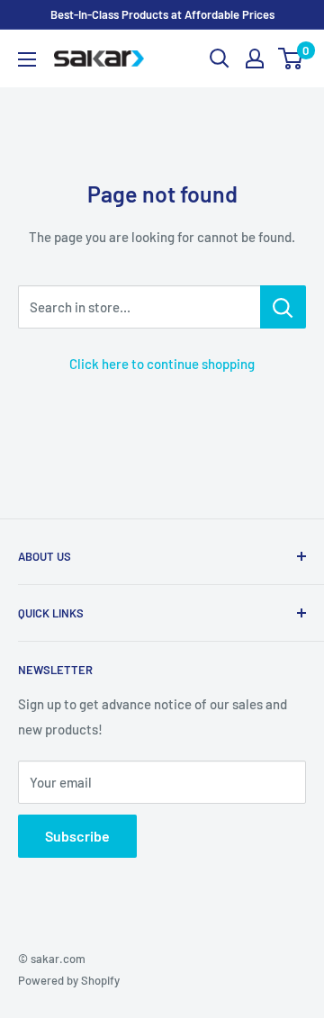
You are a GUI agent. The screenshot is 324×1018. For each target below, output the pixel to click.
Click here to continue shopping (162, 364)
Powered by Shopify (69, 980)
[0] (291, 58)
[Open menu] (27, 59)
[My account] (255, 58)
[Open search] (220, 58)
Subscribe (77, 835)
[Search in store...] (283, 307)
